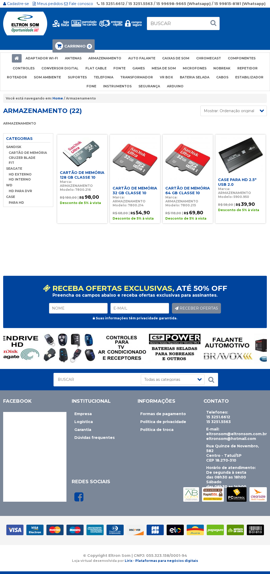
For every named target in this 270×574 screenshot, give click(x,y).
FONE (91, 86)
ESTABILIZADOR (249, 77)
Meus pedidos (49, 3)
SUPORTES (77, 77)
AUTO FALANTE (141, 58)
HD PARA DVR (20, 191)
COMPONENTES (241, 58)
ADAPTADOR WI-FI (42, 58)
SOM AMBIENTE (47, 77)
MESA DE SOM (164, 68)
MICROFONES (194, 68)
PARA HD (16, 203)
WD (9, 185)
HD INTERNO (20, 179)
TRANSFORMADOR (136, 77)
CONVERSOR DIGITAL (60, 68)
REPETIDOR (247, 68)
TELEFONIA (103, 77)
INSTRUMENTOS (117, 86)
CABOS (222, 77)
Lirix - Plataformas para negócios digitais (161, 561)
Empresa (83, 413)
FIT (11, 163)
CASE (10, 197)
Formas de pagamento (163, 413)
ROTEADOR (17, 77)
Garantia (82, 429)
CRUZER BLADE (22, 158)
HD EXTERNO (20, 174)
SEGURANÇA (149, 86)
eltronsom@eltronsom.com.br (236, 433)
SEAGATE (14, 168)
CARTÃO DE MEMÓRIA (28, 153)
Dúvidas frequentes (94, 437)
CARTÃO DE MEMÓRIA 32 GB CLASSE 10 (135, 190)
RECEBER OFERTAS (198, 308)
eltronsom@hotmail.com (231, 438)
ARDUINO (175, 86)
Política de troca (156, 429)
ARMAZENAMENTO (104, 58)
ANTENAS (73, 58)
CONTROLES (24, 68)
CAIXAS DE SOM (175, 58)
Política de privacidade (163, 421)
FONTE (119, 68)
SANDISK (13, 147)
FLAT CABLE (96, 68)
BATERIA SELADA (194, 77)
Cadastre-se (17, 3)
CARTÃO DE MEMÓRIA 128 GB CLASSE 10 (82, 175)
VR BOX (166, 77)
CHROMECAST (208, 58)
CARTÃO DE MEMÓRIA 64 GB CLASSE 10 (187, 190)
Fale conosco (80, 3)
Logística (83, 421)
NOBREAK (221, 68)
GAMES (138, 68)
